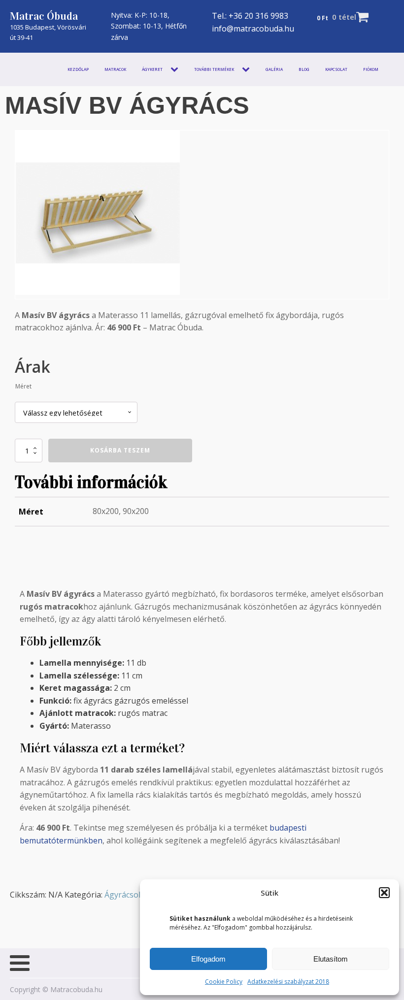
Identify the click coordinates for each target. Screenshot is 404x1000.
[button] (384, 893)
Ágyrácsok (123, 894)
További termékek (214, 69)
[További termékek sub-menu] (248, 69)
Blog (304, 69)
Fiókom (370, 69)
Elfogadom (208, 959)
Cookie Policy (223, 981)
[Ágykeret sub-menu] (176, 69)
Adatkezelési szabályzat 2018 (288, 981)
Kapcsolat (336, 69)
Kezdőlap (78, 69)
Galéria (274, 69)
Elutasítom (330, 959)
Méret (23, 386)
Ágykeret (152, 69)
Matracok (115, 69)
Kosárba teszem (120, 450)
